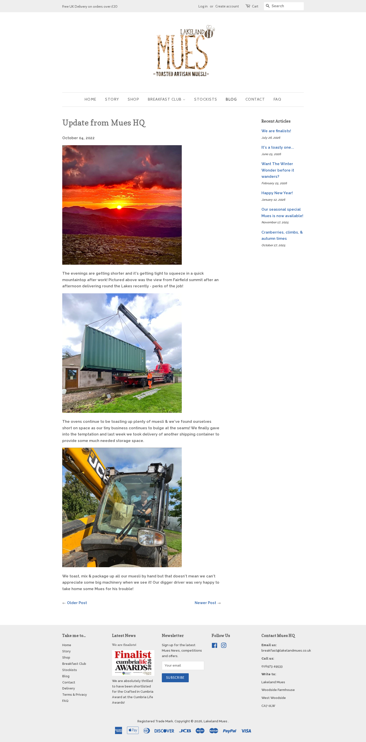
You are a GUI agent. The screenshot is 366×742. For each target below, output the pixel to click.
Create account (227, 6)
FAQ (278, 99)
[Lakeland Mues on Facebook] (214, 646)
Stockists (205, 99)
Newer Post (205, 603)
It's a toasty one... (277, 147)
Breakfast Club (165, 99)
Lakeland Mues (216, 721)
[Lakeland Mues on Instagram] (223, 646)
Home (91, 99)
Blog (231, 99)
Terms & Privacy (74, 694)
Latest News (124, 635)
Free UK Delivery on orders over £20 (90, 6)
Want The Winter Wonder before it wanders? (277, 170)
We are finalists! (276, 131)
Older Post (77, 603)
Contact (255, 99)
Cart (255, 6)
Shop (133, 99)
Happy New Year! (277, 193)
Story (112, 99)
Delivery (68, 688)
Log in (203, 6)
